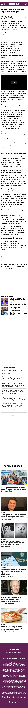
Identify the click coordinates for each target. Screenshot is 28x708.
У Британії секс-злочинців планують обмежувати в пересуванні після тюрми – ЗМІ (13, 371)
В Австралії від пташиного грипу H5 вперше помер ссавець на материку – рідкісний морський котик (14, 385)
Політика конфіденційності (19, 655)
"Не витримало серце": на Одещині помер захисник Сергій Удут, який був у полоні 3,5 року (13, 489)
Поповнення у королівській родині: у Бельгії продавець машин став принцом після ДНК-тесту (13, 378)
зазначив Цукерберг (11, 29)
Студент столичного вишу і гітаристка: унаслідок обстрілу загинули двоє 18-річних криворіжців (13, 398)
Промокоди (22, 658)
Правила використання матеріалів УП (14, 656)
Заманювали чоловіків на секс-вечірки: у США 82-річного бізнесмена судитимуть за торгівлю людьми (12, 600)
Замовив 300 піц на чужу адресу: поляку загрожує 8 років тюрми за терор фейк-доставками (13, 391)
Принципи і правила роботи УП (10, 658)
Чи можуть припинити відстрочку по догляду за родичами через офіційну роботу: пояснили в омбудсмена (13, 405)
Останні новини (8, 367)
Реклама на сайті (6, 655)
